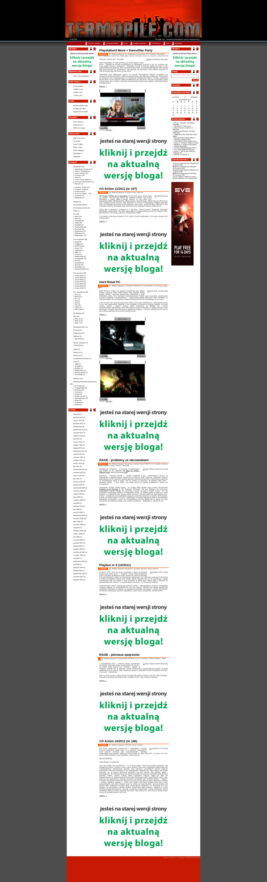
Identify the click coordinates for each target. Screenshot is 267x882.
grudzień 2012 (78, 423)
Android (75, 202)
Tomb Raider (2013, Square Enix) (185, 141)
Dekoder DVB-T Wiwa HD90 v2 (184, 138)
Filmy (76, 218)
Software (76, 336)
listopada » (194, 97)
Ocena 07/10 (79, 282)
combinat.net (173, 857)
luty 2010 (76, 478)
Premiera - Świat (80, 189)
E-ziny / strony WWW (82, 179)
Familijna (78, 244)
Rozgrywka (78, 231)
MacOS (77, 297)
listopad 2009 (77, 485)
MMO (76, 252)
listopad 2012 (77, 426)
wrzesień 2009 (78, 491)
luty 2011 (76, 466)
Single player (79, 235)
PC (76, 299)
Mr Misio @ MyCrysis (80, 105)
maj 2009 (76, 503)
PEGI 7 (77, 323)
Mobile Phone (79, 370)
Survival (77, 265)
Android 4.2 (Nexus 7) (181, 154)
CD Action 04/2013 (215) (182, 139)
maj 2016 (76, 414)
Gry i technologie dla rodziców (184, 149)
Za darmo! (78, 195)
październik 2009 (79, 488)
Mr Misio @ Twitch (79, 108)
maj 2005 (76, 564)
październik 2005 (79, 561)
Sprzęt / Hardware (79, 343)
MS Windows (77, 313)
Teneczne (76, 355)
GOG (126, 43)
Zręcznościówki (80, 269)
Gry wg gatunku (78, 239)
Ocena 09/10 (79, 286)
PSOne (77, 307)
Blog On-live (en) (79, 138)
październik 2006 (79, 552)
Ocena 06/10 (79, 280)
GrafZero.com (78, 89)
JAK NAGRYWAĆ (112, 43)
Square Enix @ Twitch (80, 111)
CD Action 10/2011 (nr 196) (118, 741)
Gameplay (78, 221)
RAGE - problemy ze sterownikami (124, 460)
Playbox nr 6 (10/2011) (115, 565)
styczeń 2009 (77, 512)
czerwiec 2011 (78, 457)
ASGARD (188, 857)
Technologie (79, 374)
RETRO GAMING (94, 43)
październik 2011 (185, 99)
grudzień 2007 (78, 543)
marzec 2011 (77, 463)
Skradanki (78, 263)
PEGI (75, 316)
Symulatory (78, 267)
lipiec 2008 (76, 521)
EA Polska (78, 390)
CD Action (78, 175)
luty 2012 (76, 439)
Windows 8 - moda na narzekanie (185, 144)
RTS (76, 260)
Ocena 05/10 (79, 277)
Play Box (78, 184)
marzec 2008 (77, 534)
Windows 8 (77, 378)
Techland (78, 402)
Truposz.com (77, 95)
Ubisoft (77, 404)
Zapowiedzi (78, 198)
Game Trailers (78, 144)
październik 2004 (79, 573)
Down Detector (78, 122)
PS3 (76, 305)
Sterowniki (78, 339)
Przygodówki (79, 258)
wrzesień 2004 (78, 577)
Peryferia (78, 345)
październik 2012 (79, 429)
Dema (77, 216)
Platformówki (79, 256)
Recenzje (78, 229)
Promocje (76, 330)
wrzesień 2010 (78, 472)
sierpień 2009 (77, 494)
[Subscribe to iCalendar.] (185, 97)
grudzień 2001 (78, 580)
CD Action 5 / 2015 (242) (182, 126)
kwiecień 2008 (78, 531)
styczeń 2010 (77, 482)
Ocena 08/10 (79, 284)
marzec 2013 (77, 420)
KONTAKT (178, 43)
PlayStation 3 (77, 153)
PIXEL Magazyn (78, 150)
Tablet (75, 349)
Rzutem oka (79, 191)
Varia (75, 361)
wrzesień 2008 (78, 518)
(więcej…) (103, 86)
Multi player (78, 233)
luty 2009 (76, 509)
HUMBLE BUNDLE (139, 43)
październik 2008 (79, 515)
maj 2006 (76, 558)
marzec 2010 (77, 475)
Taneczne (76, 352)
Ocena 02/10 (79, 275)
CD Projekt (78, 386)
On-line (77, 254)
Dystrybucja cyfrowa (80, 208)
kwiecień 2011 (78, 460)
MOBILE (77, 368)
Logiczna (78, 250)
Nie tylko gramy (80, 372)
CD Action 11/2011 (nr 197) (118, 188)
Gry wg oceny (78, 273)
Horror (77, 248)
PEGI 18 (77, 321)
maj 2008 (76, 528)
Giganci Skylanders (180, 146)
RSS (167, 43)
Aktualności (77, 166)
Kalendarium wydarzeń (82, 169)
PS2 (76, 303)
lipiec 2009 (76, 497)
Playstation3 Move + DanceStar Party (125, 50)
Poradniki (78, 225)
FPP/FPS (78, 246)
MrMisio (175, 166)
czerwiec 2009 (78, 500)
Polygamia (76, 156)
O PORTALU (156, 43)
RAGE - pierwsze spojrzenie (119, 654)
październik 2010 (79, 469)
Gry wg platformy (79, 292)
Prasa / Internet (80, 173)
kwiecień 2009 (78, 506)
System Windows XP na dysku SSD (184, 167)
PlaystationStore (80, 398)
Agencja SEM (195, 857)
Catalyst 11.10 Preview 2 (109, 489)
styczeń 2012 (77, 442)
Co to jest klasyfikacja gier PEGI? (185, 148)
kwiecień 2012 (78, 436)
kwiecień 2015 (78, 417)
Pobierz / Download (81, 171)
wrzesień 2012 (78, 433)
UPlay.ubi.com (78, 125)
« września (175, 97)
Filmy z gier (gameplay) (81, 76)
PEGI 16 (77, 319)
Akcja (76, 242)
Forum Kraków (78, 86)
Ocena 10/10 (79, 288)
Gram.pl (77, 392)
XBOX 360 (78, 309)
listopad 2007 (77, 546)
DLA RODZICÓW (79, 205)
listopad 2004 (77, 570)
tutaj (126, 472)
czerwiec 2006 (78, 555)
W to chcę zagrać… (81, 193)
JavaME (77, 366)
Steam (77, 400)
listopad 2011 (77, 448)
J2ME (77, 364)
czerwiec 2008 (78, 524)
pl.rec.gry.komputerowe (83, 182)
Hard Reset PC (109, 282)
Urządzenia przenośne (81, 358)
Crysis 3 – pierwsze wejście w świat (186, 143)
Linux (76, 294)
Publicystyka (77, 333)
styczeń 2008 (77, 540)
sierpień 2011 (77, 454)
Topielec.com (77, 92)
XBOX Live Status (79, 128)
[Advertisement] (132, 9)
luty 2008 (76, 537)
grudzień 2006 (78, 549)
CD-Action (76, 141)
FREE (75, 211)
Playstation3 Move (79, 327)
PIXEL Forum (77, 147)
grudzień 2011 (78, 445)
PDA (76, 301)
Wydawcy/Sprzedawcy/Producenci (85, 381)
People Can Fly (80, 396)
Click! (76, 177)
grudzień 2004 (78, 567)
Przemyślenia (79, 227)
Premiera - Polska (81, 187)
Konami (77, 394)
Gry (74, 214)
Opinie (77, 223)
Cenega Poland (80, 388)
